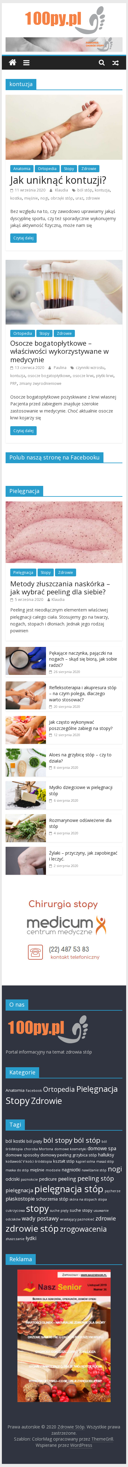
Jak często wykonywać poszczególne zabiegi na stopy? (80, 725)
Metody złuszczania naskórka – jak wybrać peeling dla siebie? (60, 587)
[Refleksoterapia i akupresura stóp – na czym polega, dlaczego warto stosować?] (26, 685)
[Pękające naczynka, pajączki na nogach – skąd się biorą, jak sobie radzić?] (26, 650)
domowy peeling (55, 1155)
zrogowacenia (83, 1229)
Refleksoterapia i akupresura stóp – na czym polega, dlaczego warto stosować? (83, 694)
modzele (53, 1170)
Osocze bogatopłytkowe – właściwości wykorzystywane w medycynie (59, 351)
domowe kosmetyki (70, 1149)
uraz (79, 198)
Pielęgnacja (23, 572)
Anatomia (21, 168)
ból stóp (84, 190)
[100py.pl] (47, 1018)
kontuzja (102, 190)
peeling (67, 1178)
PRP (13, 383)
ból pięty (34, 1141)
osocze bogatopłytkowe (49, 375)
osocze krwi (83, 375)
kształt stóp (64, 1161)
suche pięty (59, 1210)
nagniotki (71, 1170)
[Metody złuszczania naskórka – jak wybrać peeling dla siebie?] (64, 505)
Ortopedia (47, 168)
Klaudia (62, 190)
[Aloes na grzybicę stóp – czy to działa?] (26, 752)
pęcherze (113, 1191)
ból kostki (15, 1141)
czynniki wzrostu (90, 367)
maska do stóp (17, 1170)
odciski (13, 1179)
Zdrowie (88, 168)
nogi (44, 198)
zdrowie (93, 198)
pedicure (48, 1179)
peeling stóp (95, 1178)
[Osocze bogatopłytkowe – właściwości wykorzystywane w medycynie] (64, 263)
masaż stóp (105, 1161)
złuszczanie (15, 1239)
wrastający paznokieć (77, 1219)
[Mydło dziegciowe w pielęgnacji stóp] (26, 784)
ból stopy (57, 1140)
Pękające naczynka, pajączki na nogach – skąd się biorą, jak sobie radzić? (83, 659)
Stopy (69, 168)
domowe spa (102, 1148)
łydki (31, 1238)
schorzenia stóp (52, 1199)
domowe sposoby (22, 1155)
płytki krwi (104, 375)
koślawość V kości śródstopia (29, 1161)
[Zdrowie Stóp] (13, 62)
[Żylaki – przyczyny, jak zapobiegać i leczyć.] (26, 850)
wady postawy (40, 1218)
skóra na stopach (83, 1199)
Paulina (60, 367)
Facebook (34, 1090)
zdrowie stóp (32, 1228)
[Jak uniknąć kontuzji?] (64, 98)
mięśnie (31, 198)
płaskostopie (20, 1198)
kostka (16, 198)
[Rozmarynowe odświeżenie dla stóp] (26, 817)
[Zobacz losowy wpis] (115, 62)
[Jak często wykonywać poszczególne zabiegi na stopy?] (26, 719)
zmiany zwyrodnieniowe (40, 383)
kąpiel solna (85, 1161)
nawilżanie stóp (94, 1170)
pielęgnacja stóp (68, 1189)
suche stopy (81, 1210)
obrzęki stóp (62, 198)
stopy (37, 1208)
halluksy (106, 1155)
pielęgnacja (19, 1190)
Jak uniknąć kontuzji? (58, 180)
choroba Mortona (38, 1149)
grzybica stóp (84, 1155)
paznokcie (29, 1179)
